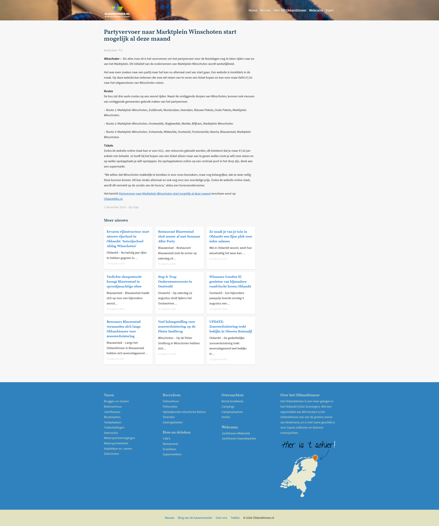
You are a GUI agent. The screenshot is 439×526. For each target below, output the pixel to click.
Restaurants (170, 444)
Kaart (330, 10)
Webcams (316, 10)
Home (253, 10)
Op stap (133, 207)
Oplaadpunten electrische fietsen (184, 412)
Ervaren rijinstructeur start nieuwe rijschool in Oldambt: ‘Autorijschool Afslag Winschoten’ (128, 239)
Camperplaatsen (232, 412)
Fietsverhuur (171, 401)
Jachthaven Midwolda (236, 433)
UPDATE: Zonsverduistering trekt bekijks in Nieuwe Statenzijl (230, 327)
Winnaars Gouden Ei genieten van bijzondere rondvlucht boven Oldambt (230, 282)
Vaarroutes (111, 433)
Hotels (226, 417)
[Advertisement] (297, 53)
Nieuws (265, 10)
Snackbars (169, 449)
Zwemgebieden (173, 422)
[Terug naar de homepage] (117, 10)
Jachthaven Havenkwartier (239, 438)
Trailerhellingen (114, 427)
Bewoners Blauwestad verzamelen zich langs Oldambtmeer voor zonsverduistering (124, 329)
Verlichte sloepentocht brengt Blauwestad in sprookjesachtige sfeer (124, 282)
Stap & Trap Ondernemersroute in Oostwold (175, 282)
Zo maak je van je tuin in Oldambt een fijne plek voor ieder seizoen (230, 237)
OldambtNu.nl (113, 199)
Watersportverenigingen (119, 438)
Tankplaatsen (113, 422)
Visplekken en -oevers (118, 448)
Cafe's (166, 438)
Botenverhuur (113, 406)
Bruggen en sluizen (116, 401)
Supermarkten (172, 454)
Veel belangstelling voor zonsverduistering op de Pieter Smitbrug (176, 327)
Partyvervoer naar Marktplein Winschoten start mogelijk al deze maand (164, 193)
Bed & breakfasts (233, 401)
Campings (228, 406)
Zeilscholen (111, 454)
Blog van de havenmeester (195, 518)
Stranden (169, 417)
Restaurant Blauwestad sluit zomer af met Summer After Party (179, 237)
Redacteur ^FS (113, 50)
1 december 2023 (115, 207)
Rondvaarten (112, 417)
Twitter (235, 518)
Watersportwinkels (116, 443)
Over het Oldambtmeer (289, 10)
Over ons (221, 518)
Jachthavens (112, 412)
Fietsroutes (170, 406)
